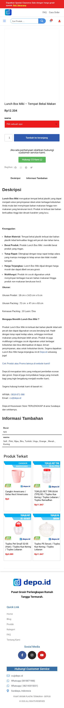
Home (10, 614)
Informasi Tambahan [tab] (36, 178)
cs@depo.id (15, 398)
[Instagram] (32, 655)
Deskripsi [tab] (15, 178)
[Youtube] (42, 655)
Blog (9, 619)
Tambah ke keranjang (37, 137)
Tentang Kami (13, 639)
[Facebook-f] (22, 655)
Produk (10, 624)
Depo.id (43, 352)
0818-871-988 (17, 394)
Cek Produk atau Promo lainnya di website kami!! (26, 363)
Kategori (11, 629)
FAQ (9, 634)
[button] (16, 168)
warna (7, 118)
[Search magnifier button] (42, 20)
